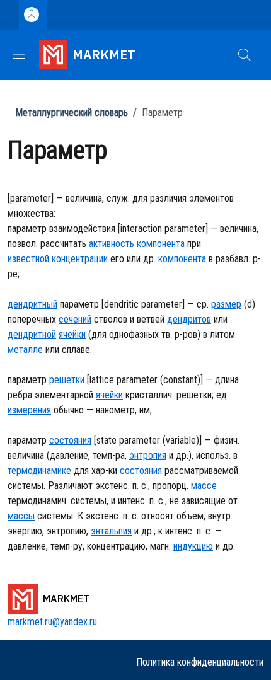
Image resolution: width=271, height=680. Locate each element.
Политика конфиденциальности (199, 662)
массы (21, 516)
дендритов (189, 319)
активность (111, 244)
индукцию (193, 546)
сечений (75, 319)
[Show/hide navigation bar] (19, 54)
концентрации (80, 259)
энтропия (147, 455)
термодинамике (39, 470)
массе (204, 486)
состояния (70, 440)
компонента (161, 244)
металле (25, 349)
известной (28, 259)
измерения (29, 410)
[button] (244, 54)
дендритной (32, 334)
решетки (66, 380)
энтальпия (111, 531)
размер (226, 304)
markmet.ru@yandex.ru (52, 622)
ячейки (72, 334)
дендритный (32, 304)
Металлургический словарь (71, 112)
